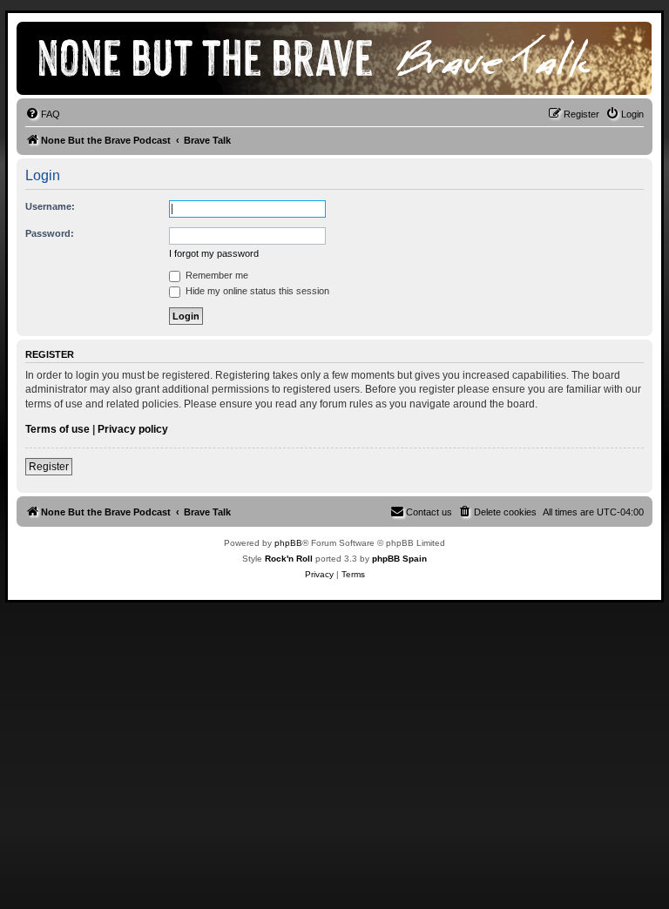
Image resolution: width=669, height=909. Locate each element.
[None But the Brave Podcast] (334, 58)
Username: (50, 206)
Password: (49, 233)
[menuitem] (42, 114)
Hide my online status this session (256, 291)
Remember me (215, 275)
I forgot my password (214, 253)
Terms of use (57, 429)
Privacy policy (133, 429)
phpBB (288, 543)
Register (49, 467)
